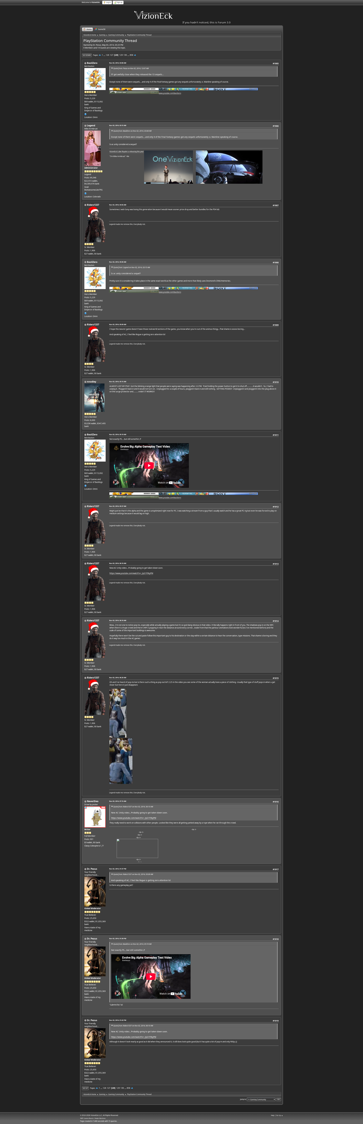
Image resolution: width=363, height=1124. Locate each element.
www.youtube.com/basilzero (170, 93)
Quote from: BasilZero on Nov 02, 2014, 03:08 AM (132, 131)
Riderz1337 (93, 204)
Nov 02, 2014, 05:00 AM (117, 262)
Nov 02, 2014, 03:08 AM (117, 63)
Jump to (243, 1099)
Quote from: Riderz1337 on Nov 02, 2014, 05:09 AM (133, 874)
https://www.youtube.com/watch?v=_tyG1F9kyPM (131, 573)
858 (131, 55)
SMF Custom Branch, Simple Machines (92, 1118)
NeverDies (92, 801)
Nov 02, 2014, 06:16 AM (117, 620)
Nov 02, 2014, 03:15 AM (117, 125)
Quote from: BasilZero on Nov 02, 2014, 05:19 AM (132, 944)
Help (272, 1115)
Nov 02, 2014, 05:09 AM (117, 324)
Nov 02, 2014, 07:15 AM (117, 801)
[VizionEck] (85, 193)
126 (107, 55)
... (105, 55)
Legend (91, 125)
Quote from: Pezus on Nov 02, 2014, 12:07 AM (131, 68)
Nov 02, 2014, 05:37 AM (117, 506)
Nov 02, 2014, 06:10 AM (117, 563)
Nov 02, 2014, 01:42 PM (117, 1020)
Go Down (87, 55)
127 (111, 55)
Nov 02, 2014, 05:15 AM (117, 381)
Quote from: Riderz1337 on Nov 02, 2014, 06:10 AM (133, 806)
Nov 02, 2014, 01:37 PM (117, 869)
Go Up (85, 1088)
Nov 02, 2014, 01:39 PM (117, 938)
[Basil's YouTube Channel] (85, 114)
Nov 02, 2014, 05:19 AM (117, 434)
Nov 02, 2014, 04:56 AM (117, 205)
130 (125, 55)
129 (121, 55)
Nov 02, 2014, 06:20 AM (117, 677)
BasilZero (92, 62)
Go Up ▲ (279, 1115)
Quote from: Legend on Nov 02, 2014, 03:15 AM (131, 267)
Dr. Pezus (92, 868)
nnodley (91, 381)
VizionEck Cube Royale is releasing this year (126, 151)
